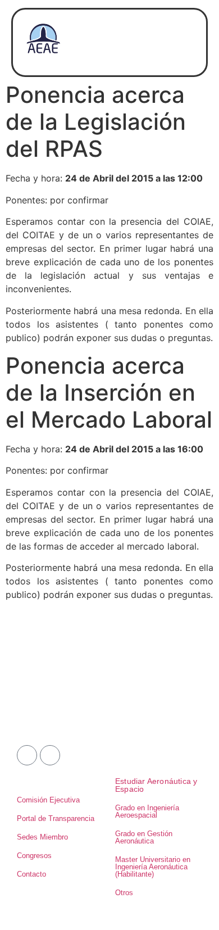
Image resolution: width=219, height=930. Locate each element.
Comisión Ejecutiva (48, 800)
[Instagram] (27, 755)
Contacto (31, 874)
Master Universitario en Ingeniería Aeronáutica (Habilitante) (152, 866)
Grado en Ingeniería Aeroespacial (147, 811)
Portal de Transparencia (55, 818)
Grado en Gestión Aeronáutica (143, 837)
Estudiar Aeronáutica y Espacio (156, 785)
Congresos (34, 855)
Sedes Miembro (42, 837)
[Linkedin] (50, 755)
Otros (124, 892)
